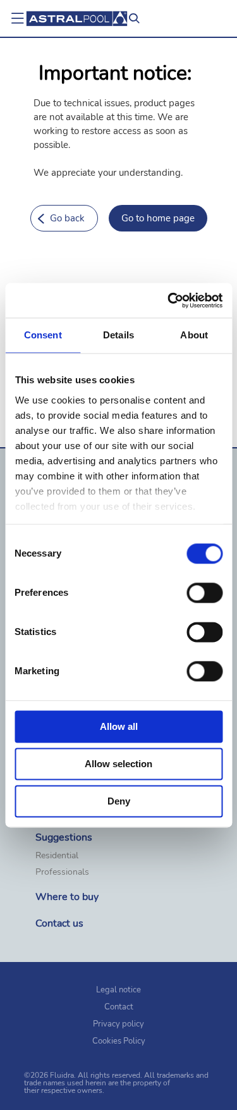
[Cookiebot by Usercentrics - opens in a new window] (168, 300)
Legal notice (118, 990)
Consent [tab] (43, 335)
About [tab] (194, 335)
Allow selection (118, 763)
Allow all (119, 726)
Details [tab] (118, 335)
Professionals (62, 872)
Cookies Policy (118, 1041)
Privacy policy (118, 1024)
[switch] (204, 593)
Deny (118, 801)
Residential (56, 856)
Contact (118, 1007)
